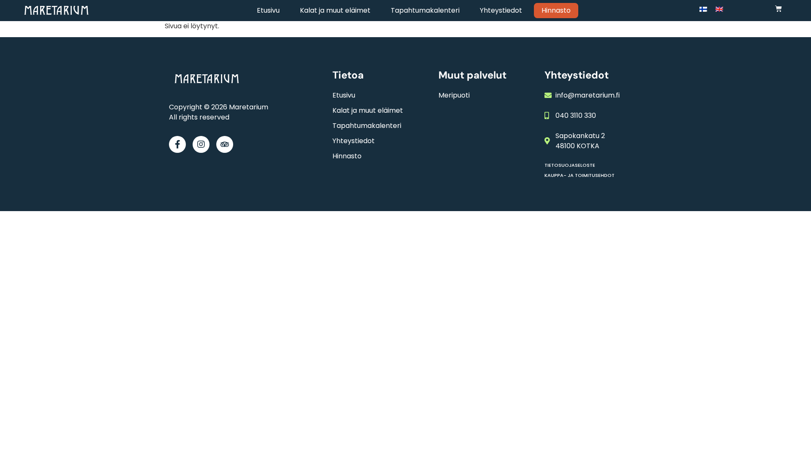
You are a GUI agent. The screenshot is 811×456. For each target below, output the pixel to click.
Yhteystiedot (501, 10)
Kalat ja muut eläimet (335, 10)
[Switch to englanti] (719, 9)
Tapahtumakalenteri (425, 10)
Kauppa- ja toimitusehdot (579, 175)
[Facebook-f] (177, 144)
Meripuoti (454, 95)
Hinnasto (556, 10)
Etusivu (268, 10)
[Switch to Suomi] (703, 9)
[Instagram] (201, 144)
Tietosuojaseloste (569, 165)
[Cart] (778, 8)
